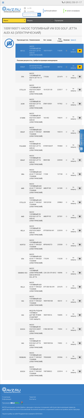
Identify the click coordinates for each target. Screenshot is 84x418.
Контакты (32, 399)
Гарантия (32, 397)
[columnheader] (73, 40)
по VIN (29, 8)
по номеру (30, 11)
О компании (6, 397)
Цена (73, 40)
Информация (6, 399)
